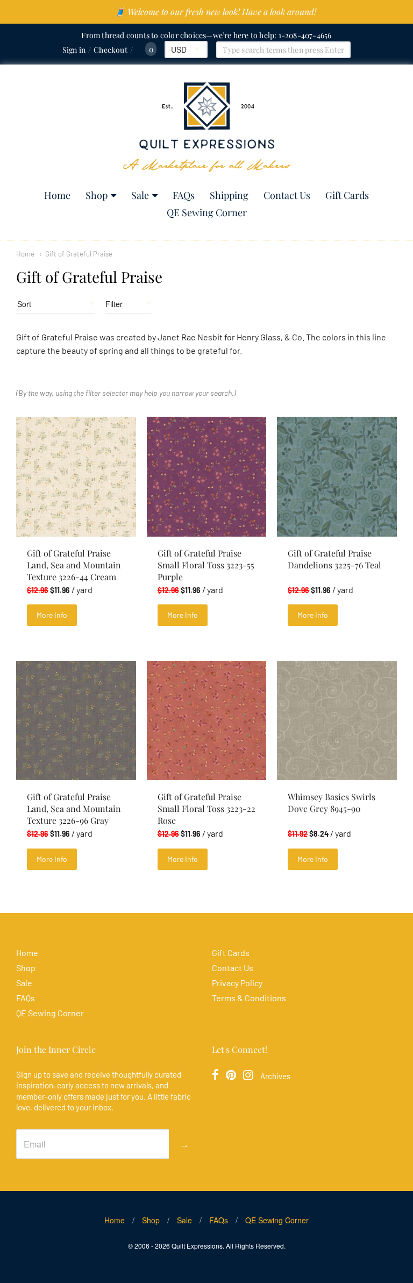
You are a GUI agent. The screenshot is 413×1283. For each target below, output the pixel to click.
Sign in (74, 50)
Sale (140, 195)
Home (57, 195)
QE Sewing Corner (207, 212)
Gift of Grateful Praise (78, 254)
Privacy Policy (237, 983)
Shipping (229, 195)
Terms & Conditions (249, 998)
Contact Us (287, 195)
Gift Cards (347, 195)
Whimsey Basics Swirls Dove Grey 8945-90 (331, 802)
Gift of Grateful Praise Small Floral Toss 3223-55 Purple (206, 564)
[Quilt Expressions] (207, 127)
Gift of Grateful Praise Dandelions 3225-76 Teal (334, 559)
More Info (52, 614)
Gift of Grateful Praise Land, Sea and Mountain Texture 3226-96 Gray (74, 808)
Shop (97, 195)
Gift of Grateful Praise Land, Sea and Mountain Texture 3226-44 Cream (74, 564)
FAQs (184, 195)
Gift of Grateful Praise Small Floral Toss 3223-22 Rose (206, 808)
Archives (275, 1076)
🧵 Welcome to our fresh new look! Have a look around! (215, 11)
